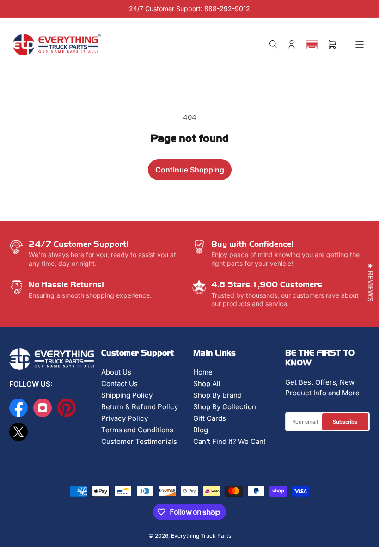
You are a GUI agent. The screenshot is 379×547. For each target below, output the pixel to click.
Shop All (206, 383)
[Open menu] (359, 44)
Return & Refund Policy (139, 406)
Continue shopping (189, 169)
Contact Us (119, 383)
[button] (312, 44)
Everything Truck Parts (201, 535)
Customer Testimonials (139, 441)
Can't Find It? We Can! (229, 441)
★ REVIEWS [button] (370, 282)
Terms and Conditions (137, 429)
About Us (116, 372)
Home (203, 372)
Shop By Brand (217, 395)
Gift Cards (209, 418)
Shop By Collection (224, 406)
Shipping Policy (127, 395)
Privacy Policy (124, 418)
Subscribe (345, 421)
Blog (200, 429)
